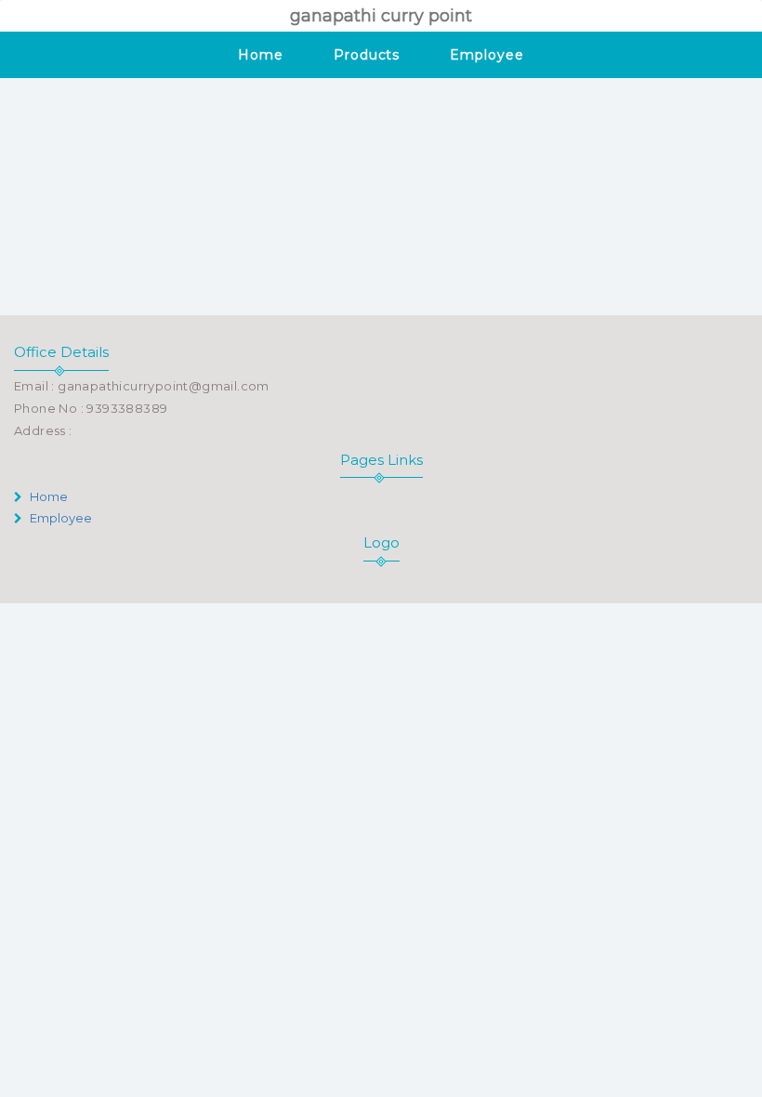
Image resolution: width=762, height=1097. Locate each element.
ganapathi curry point (381, 16)
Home (260, 54)
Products (367, 54)
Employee (486, 54)
